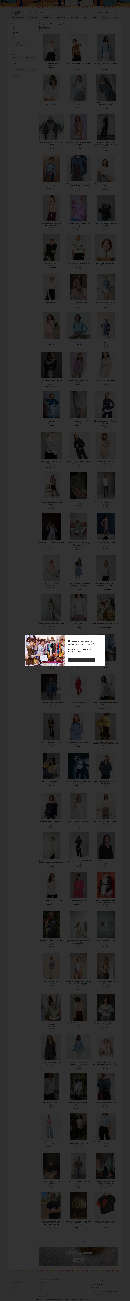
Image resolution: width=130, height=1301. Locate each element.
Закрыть (101, 634)
